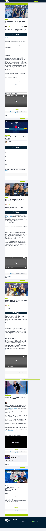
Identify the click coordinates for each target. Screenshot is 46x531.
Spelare (24, 1)
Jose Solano (11, 410)
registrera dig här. (16, 112)
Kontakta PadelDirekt (24, 522)
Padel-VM (16, 1)
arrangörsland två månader (8, 216)
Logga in (36, 1)
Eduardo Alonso (7, 464)
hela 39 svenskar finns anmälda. (9, 430)
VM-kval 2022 (7, 135)
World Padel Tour (7, 463)
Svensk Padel (20, 1)
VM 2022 (7, 19)
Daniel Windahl (7, 410)
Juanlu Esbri (6, 414)
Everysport (23, 520)
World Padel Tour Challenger (12, 463)
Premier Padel (12, 1)
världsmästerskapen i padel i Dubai (13, 408)
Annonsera (23, 521)
